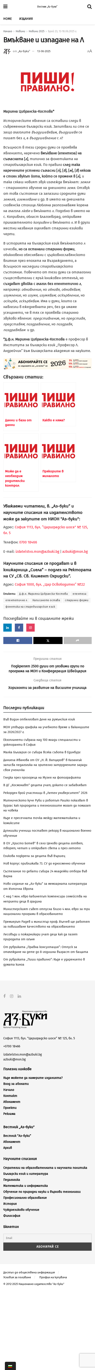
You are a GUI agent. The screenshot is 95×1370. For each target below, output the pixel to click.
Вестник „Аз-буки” (47, 6)
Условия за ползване (17, 1277)
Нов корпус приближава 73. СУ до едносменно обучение (44, 863)
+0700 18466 (11, 1046)
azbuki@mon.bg (75, 551)
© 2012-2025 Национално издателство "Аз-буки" (33, 1284)
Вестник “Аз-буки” (17, 1136)
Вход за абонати (16, 1084)
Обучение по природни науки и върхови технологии (42, 1192)
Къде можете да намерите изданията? (33, 1078)
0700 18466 (28, 542)
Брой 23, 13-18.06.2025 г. (62, 31)
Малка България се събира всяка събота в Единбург (41, 752)
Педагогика (11, 1180)
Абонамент (11, 1102)
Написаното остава (46, 600)
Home (7, 19)
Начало (7, 31)
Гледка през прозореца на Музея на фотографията (42, 777)
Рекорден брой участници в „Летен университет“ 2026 (45, 793)
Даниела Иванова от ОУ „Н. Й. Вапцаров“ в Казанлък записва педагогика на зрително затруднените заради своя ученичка (45, 765)
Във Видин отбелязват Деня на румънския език (39, 719)
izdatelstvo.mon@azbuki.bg (37, 551)
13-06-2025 (44, 51)
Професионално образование (25, 1198)
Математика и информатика (25, 1186)
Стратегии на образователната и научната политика (45, 1168)
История (10, 1204)
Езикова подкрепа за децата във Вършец (34, 856)
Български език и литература (25, 1174)
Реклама (9, 1114)
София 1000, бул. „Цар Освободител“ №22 (50, 584)
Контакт (10, 1096)
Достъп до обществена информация (29, 1272)
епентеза (79, 593)
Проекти (10, 1108)
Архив (7, 1148)
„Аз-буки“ (24, 51)
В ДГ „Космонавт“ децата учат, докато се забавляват (45, 785)
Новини (20, 31)
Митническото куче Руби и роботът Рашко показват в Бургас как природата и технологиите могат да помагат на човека (47, 805)
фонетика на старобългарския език (30, 606)
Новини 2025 (36, 31)
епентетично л (16, 600)
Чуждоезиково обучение (21, 1210)
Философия (11, 1216)
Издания (26, 19)
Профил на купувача (53, 1277)
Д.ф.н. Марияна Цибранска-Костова (43, 593)
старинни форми (76, 600)
